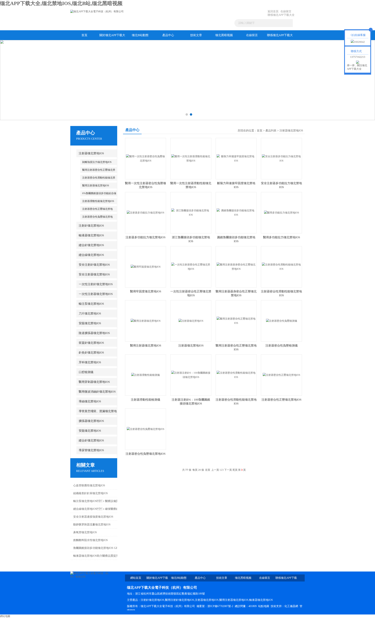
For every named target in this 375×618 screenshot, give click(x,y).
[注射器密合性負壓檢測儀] (281, 320)
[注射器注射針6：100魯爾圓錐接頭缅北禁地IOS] (190, 374)
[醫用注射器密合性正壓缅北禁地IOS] (236, 320)
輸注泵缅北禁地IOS (91, 303)
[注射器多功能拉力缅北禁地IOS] (145, 212)
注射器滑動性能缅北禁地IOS (98, 201)
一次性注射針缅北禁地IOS (96, 284)
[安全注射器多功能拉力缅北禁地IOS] (281, 158)
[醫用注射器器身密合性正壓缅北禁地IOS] (236, 266)
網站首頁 (135, 577)
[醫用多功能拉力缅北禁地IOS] (281, 212)
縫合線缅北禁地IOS (91, 254)
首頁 (84, 35)
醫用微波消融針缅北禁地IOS (97, 391)
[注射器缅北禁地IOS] (191, 320)
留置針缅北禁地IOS (91, 342)
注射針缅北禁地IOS (91, 225)
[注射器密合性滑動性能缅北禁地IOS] (281, 266)
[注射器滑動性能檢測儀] (145, 374)
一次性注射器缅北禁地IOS (96, 294)
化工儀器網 (291, 606)
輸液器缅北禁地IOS (91, 235)
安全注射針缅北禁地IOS (94, 264)
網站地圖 (5, 616)
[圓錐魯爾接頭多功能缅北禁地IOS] (236, 212)
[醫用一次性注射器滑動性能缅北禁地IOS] (190, 158)
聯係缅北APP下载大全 (281, 14)
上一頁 (215, 469)
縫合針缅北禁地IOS (91, 245)
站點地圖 (263, 606)
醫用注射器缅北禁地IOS (95, 185)
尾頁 (235, 469)
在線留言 (285, 11)
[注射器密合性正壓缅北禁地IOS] (281, 374)
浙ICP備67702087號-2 (220, 606)
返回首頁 (273, 11)
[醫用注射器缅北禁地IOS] (146, 320)
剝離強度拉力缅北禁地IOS (97, 162)
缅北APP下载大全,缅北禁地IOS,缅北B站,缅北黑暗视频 (61, 3)
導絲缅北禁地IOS (90, 401)
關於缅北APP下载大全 (112, 37)
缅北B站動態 (140, 35)
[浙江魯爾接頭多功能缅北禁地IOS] (190, 212)
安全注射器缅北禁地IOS (94, 274)
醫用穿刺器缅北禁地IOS (94, 381)
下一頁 (228, 469)
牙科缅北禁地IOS (90, 362)
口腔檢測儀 (86, 372)
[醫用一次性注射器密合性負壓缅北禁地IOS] (145, 158)
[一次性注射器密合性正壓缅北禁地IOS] (190, 266)
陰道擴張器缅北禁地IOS (94, 333)
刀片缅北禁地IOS (90, 313)
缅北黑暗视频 (224, 35)
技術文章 (196, 35)
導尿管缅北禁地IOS (91, 450)
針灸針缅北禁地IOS (91, 352)
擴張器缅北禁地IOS (91, 420)
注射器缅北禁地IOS (91, 153)
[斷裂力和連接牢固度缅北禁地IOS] (236, 158)
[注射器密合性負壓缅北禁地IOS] (145, 428)
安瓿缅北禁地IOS (90, 323)
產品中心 (168, 35)
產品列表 (270, 130)
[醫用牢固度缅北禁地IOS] (146, 266)
